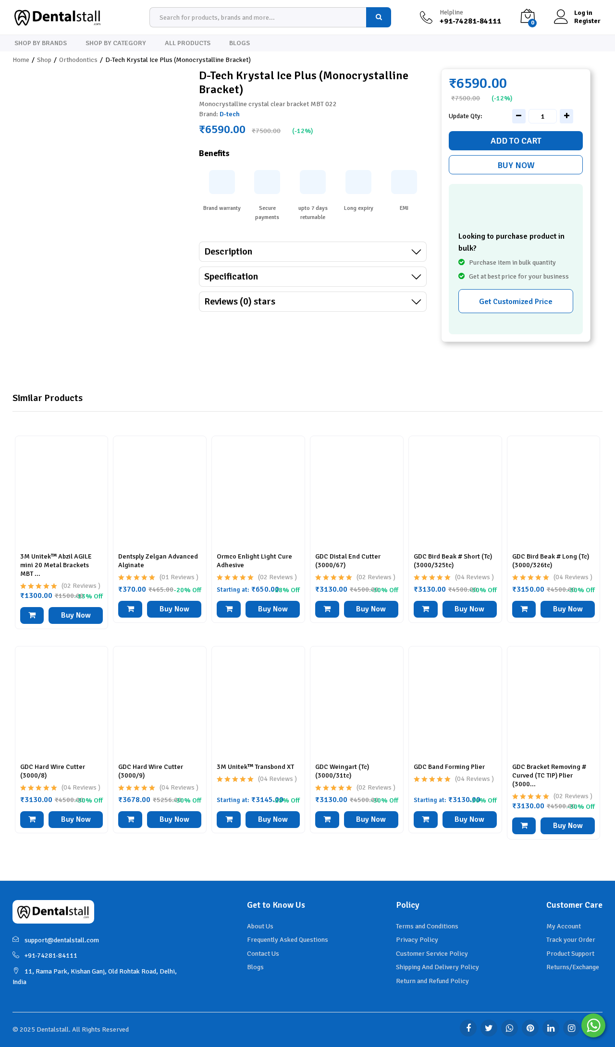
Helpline (451, 12)
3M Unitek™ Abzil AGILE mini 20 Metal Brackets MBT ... (56, 565)
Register (587, 21)
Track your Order (570, 940)
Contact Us (263, 954)
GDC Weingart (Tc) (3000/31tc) (342, 771)
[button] (130, 609)
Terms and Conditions (427, 926)
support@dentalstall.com (62, 940)
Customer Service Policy (432, 954)
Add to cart (516, 140)
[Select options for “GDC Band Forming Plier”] (426, 819)
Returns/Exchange (572, 967)
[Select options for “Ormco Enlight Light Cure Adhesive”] (229, 609)
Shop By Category (116, 43)
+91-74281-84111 (51, 955)
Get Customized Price (516, 301)
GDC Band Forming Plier (449, 767)
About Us (260, 926)
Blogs (239, 43)
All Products (187, 43)
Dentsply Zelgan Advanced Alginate (158, 560)
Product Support (570, 954)
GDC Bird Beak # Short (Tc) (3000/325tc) (453, 560)
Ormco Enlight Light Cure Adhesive (254, 560)
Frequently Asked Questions (287, 940)
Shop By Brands (40, 43)
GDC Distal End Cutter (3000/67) (348, 560)
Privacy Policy (417, 940)
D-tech (230, 114)
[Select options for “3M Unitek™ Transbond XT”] (229, 819)
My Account (563, 926)
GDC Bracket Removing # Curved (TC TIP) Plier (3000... (549, 775)
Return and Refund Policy (432, 981)
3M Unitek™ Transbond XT (255, 767)
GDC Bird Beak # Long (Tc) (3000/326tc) (550, 560)
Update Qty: (465, 116)
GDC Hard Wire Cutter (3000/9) (150, 771)
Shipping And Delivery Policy (437, 967)
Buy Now (516, 165)
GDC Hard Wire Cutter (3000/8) (52, 771)
